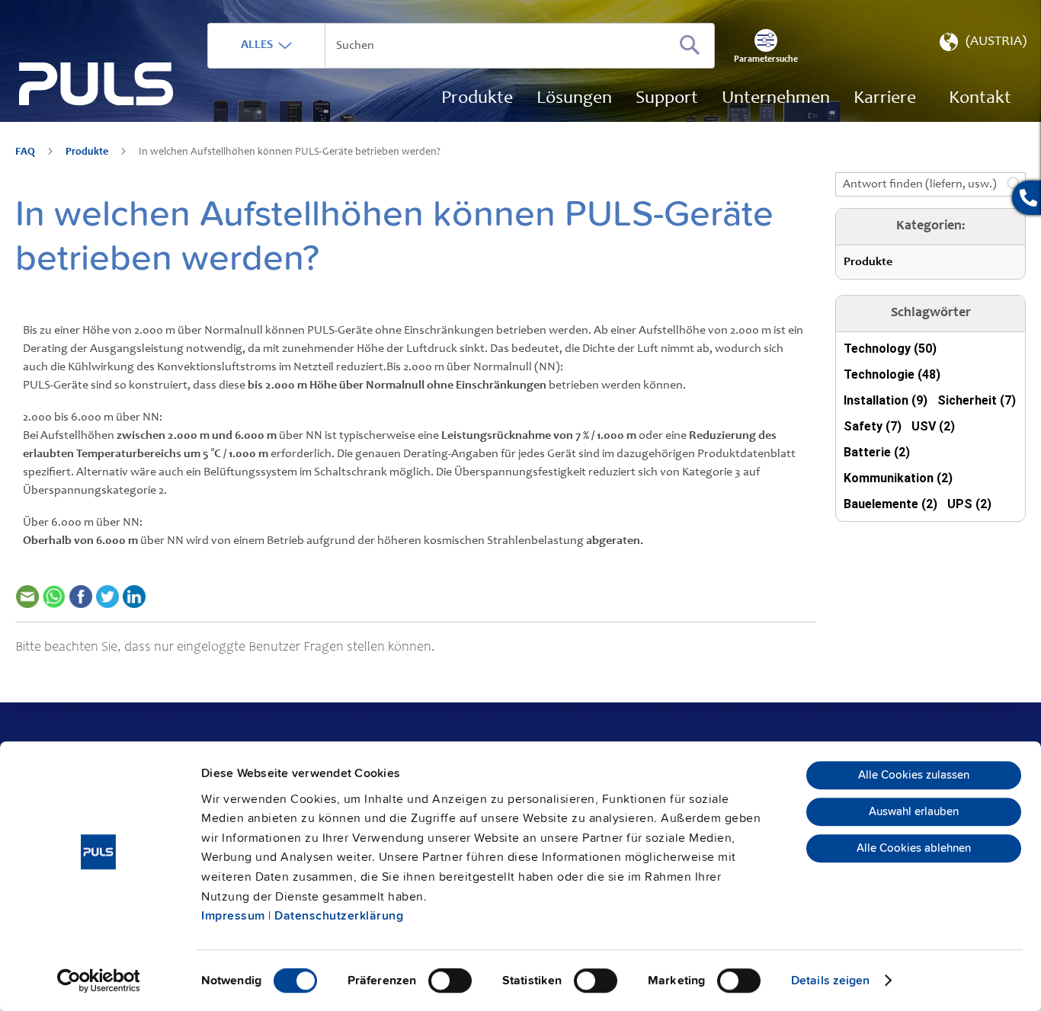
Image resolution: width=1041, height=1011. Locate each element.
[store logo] (96, 84)
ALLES (257, 45)
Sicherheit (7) (976, 400)
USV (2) (933, 426)
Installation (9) (885, 400)
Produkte (88, 152)
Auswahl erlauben (914, 812)
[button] (982, 46)
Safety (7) (873, 426)
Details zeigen (830, 980)
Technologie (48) (892, 374)
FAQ (26, 152)
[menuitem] (885, 99)
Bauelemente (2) (890, 504)
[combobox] (461, 46)
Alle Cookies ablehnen (914, 849)
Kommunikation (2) (898, 478)
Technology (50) (890, 348)
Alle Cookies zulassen (913, 775)
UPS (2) (969, 504)
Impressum (233, 915)
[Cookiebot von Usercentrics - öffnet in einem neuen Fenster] (98, 980)
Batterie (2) (877, 452)
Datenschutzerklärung (338, 915)
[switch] (450, 982)
